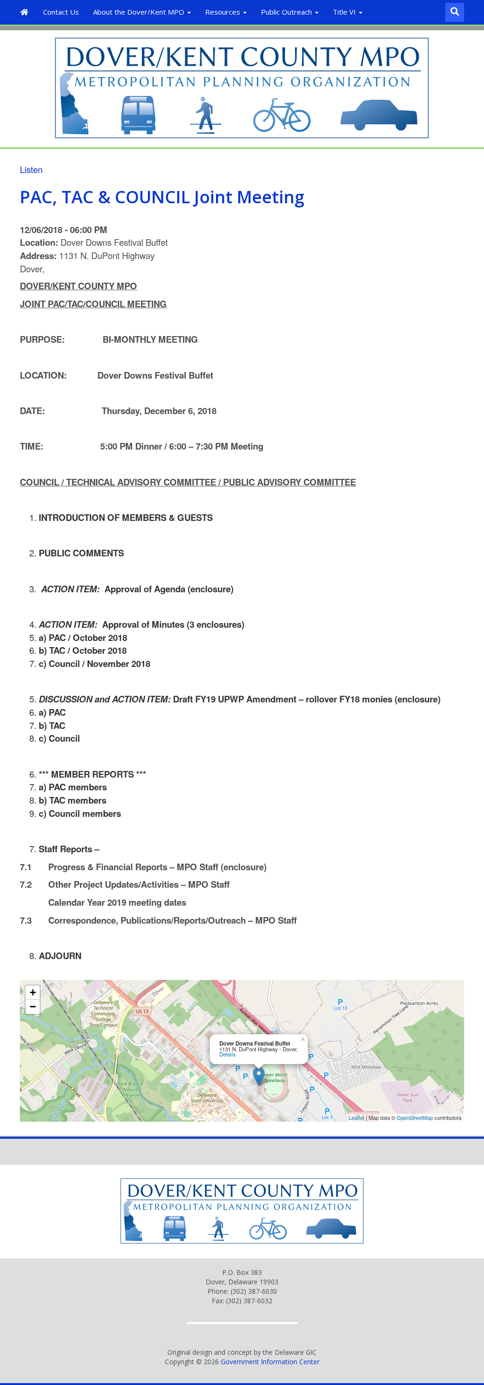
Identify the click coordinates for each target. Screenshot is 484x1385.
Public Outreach (287, 12)
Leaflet (356, 1117)
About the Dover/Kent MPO (139, 12)
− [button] (33, 1007)
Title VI (345, 12)
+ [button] (33, 992)
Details (227, 1054)
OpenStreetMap (415, 1117)
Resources (223, 12)
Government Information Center (270, 1361)
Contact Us (61, 12)
